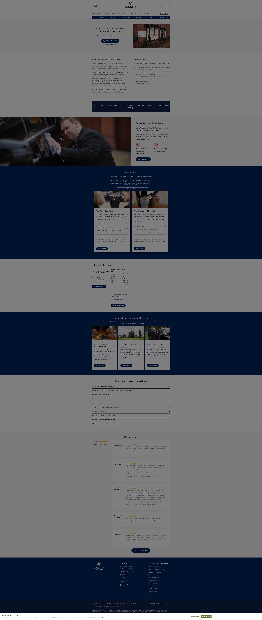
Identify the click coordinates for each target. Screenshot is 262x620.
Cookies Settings (195, 616)
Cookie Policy (102, 617)
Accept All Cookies (206, 616)
